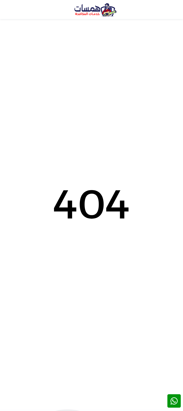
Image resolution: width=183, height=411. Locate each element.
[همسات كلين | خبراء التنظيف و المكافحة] (95, 9)
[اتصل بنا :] (174, 386)
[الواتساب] (174, 400)
